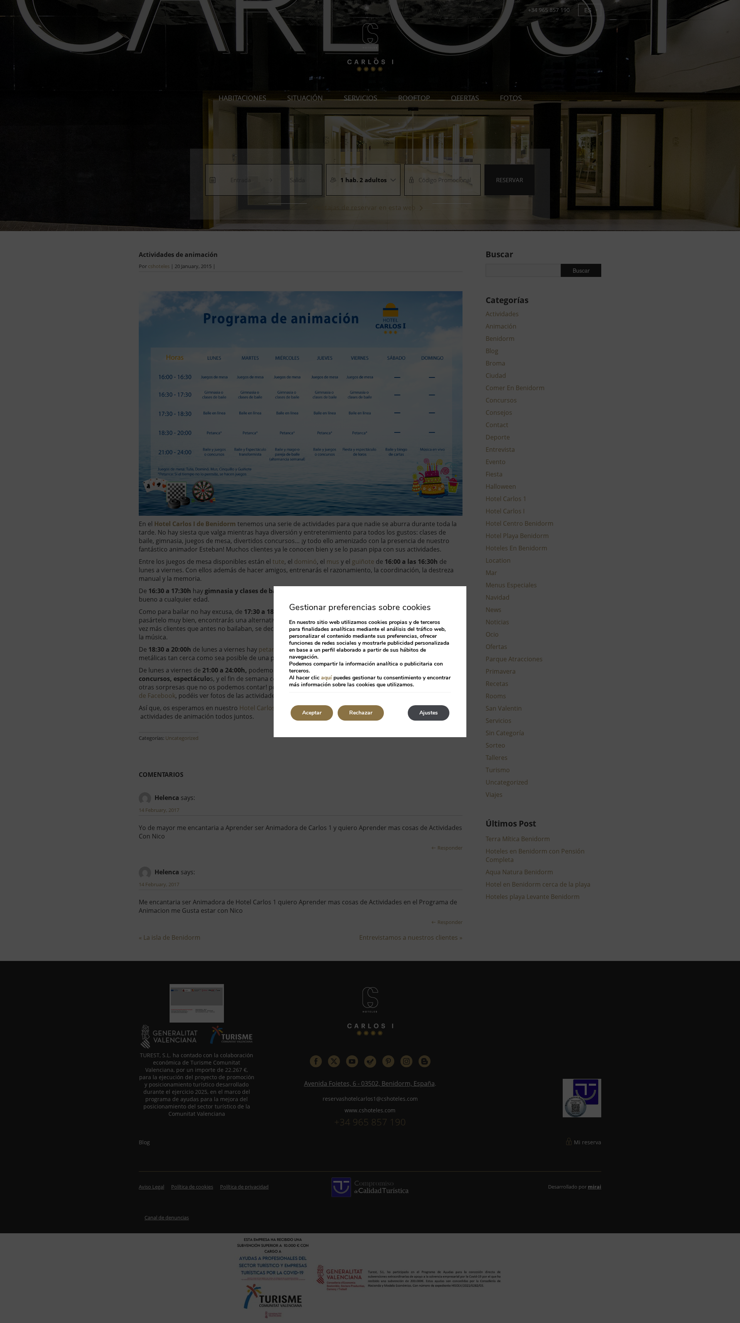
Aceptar (311, 712)
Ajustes (428, 712)
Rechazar (360, 712)
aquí (326, 677)
